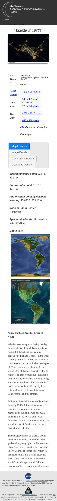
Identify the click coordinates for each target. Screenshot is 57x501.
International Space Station (36, 481)
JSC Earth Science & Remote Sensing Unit (24, 483)
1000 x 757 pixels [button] (31, 92)
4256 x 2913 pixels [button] (31, 113)
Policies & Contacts (38, 499)
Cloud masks (27, 127)
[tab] (19, 146)
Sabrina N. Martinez (29, 495)
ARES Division (46, 483)
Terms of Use (28, 497)
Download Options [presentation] (22, 164)
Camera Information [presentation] (23, 158)
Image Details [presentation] (19, 152)
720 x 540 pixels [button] (30, 106)
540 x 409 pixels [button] (30, 99)
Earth (16, 230)
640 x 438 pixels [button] (30, 120)
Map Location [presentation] (19, 146)
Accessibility (23, 499)
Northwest (23, 210)
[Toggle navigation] (7, 21)
